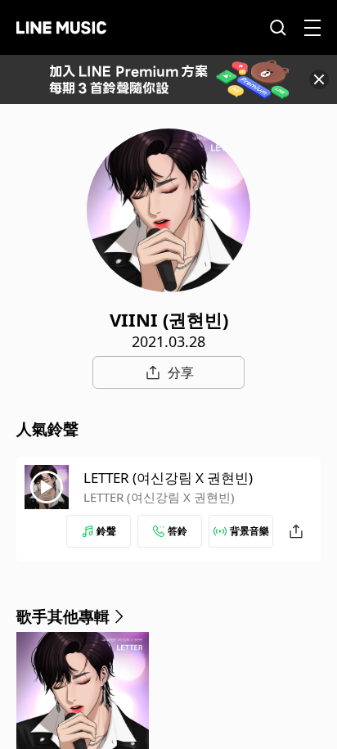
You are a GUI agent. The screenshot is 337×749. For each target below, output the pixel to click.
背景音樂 (249, 531)
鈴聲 (106, 531)
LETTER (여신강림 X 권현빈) (168, 477)
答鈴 (177, 531)
